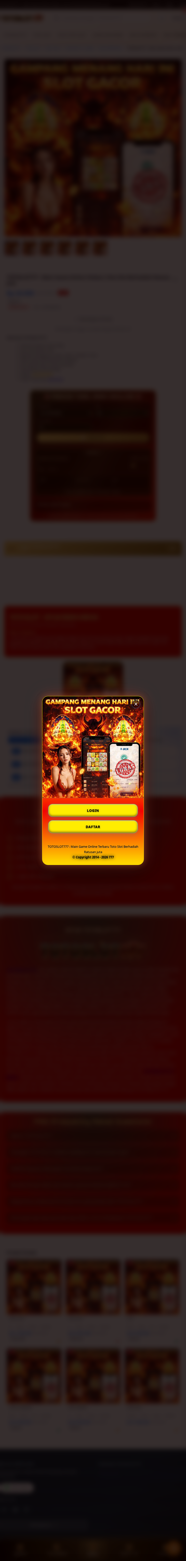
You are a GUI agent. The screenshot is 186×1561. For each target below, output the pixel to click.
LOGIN (93, 810)
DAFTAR (93, 826)
